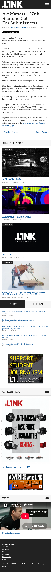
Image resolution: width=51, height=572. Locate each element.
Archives (5, 554)
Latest (13, 304)
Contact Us (6, 557)
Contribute (6, 552)
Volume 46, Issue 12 (16, 467)
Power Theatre (41, 132)
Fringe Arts (5, 331)
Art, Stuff (7, 254)
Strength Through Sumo (11, 533)
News (4, 315)
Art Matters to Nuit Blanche (16, 217)
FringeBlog (24, 27)
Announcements (8, 544)
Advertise (5, 549)
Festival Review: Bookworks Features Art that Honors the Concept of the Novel (23, 293)
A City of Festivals (11, 179)
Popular (38, 304)
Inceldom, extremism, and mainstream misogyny (18, 320)
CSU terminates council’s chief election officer (18, 344)
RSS (4, 559)
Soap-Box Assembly (11, 132)
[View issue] (25, 429)
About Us (5, 547)
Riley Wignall (14, 27)
